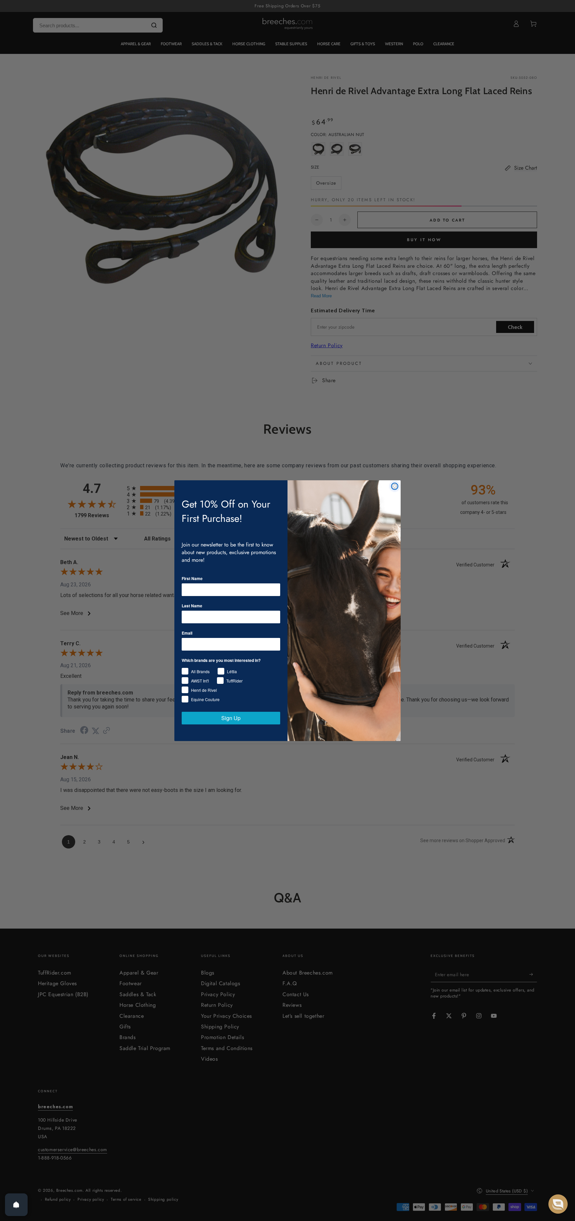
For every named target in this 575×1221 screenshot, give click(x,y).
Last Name (192, 606)
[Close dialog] (394, 486)
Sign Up (231, 718)
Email (187, 633)
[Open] (16, 1204)
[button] (558, 1204)
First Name (192, 578)
